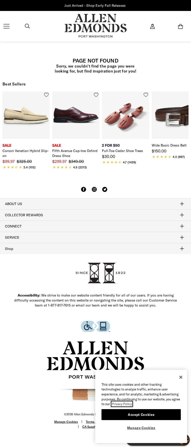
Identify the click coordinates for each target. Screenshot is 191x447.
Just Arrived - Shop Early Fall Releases (95, 5)
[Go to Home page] (95, 26)
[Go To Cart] (182, 26)
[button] (126, 5)
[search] (27, 27)
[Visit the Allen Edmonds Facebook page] (84, 191)
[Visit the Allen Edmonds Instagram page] (94, 191)
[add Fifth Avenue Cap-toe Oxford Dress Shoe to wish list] (96, 94)
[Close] (180, 377)
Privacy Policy (122, 404)
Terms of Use (95, 422)
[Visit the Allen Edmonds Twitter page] (105, 191)
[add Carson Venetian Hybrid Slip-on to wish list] (46, 94)
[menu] (6, 27)
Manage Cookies (66, 422)
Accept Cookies (141, 415)
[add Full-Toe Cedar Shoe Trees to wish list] (146, 94)
